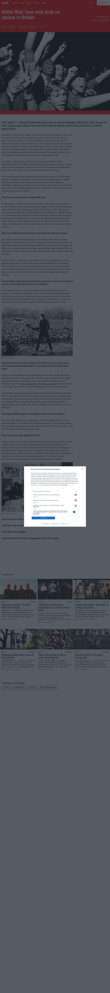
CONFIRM (43, 518)
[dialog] (55, 496)
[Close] (82, 469)
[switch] (75, 495)
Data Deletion (45, 523)
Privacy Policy (64, 523)
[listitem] (55, 491)
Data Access (55, 523)
